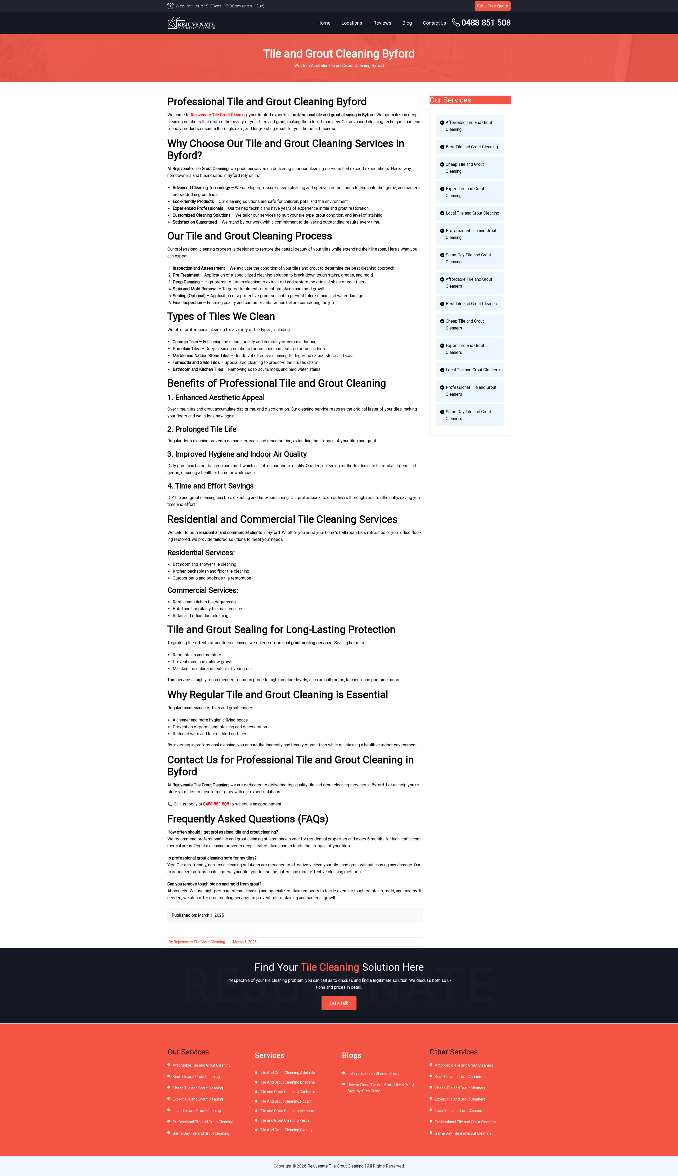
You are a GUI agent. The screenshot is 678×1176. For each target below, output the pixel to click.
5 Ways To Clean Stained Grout (373, 1073)
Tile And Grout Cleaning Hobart (285, 1101)
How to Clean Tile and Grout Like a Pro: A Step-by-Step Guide (381, 1088)
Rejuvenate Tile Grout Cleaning (219, 114)
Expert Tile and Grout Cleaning (465, 192)
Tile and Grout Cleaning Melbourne (289, 1111)
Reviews (382, 23)
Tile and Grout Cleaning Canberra (287, 1092)
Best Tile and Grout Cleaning (472, 146)
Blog (407, 23)
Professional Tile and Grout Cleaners (471, 391)
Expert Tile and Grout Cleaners (465, 349)
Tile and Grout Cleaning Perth (284, 1120)
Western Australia (310, 65)
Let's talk (339, 1003)
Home (324, 23)
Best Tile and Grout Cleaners (472, 303)
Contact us (434, 23)
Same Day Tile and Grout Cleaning (468, 258)
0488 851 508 (486, 23)
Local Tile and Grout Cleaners (473, 369)
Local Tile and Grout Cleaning (472, 213)
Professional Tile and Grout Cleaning (471, 234)
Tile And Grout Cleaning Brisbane (287, 1082)
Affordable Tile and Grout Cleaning (469, 126)
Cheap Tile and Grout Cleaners (465, 325)
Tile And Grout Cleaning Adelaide (287, 1073)
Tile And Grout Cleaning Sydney (286, 1130)
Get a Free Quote (492, 5)
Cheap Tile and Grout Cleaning (465, 168)
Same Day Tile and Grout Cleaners (468, 415)
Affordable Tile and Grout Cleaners (469, 283)
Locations (352, 23)
